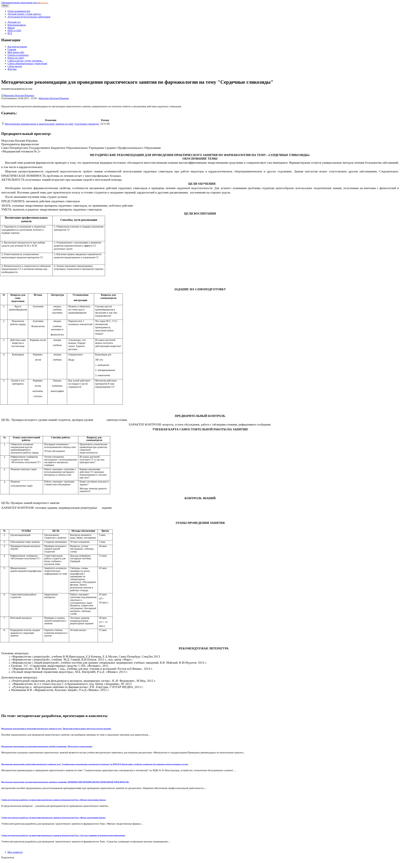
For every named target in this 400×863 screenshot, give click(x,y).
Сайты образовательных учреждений (27, 63)
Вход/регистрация (17, 46)
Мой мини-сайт (16, 52)
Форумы (12, 69)
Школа (11, 27)
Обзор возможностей (19, 11)
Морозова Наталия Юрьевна (54, 98)
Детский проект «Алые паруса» (24, 14)
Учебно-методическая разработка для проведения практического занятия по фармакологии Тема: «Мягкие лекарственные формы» (53, 817)
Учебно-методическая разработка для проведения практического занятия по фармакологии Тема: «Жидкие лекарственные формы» (53, 800)
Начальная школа (17, 25)
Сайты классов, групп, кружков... (25, 60)
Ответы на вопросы (18, 55)
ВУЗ (10, 33)
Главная (12, 49)
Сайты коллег (15, 66)
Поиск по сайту (16, 58)
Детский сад (14, 22)
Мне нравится (15, 852)
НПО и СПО (14, 30)
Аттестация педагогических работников (29, 16)
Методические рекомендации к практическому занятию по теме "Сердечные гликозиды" (52, 124)
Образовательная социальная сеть (24, 2)
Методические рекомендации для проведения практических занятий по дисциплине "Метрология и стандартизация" (47, 746)
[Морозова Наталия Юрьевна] (17, 95)
